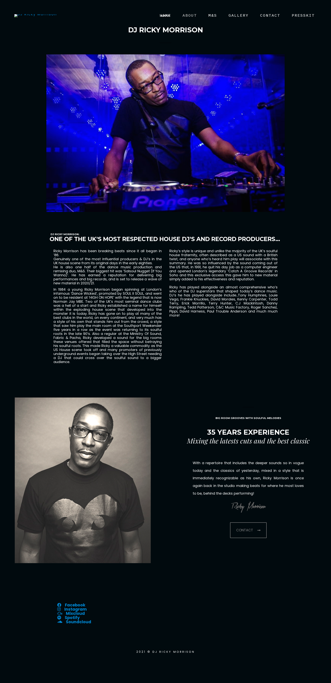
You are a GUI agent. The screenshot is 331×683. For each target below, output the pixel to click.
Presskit (303, 15)
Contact (270, 15)
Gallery (239, 15)
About (190, 15)
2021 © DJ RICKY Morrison (165, 652)
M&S (212, 15)
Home (165, 15)
